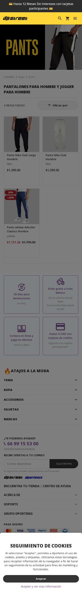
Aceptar (41, 578)
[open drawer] (75, 14)
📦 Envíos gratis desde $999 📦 (41, 4)
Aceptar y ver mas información (41, 586)
